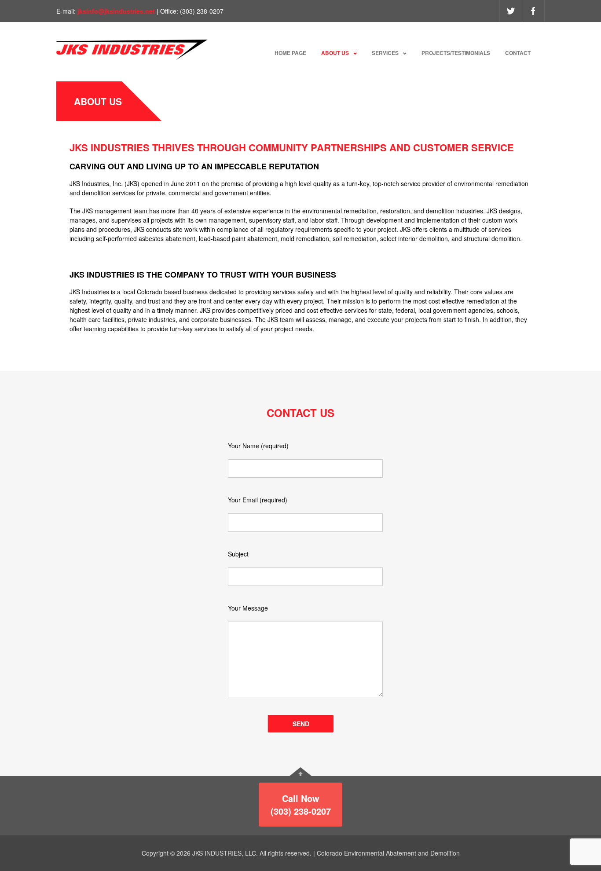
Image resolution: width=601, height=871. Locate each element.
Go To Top (300, 771)
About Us (335, 53)
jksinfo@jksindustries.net (117, 11)
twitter (511, 11)
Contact (518, 53)
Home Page (290, 53)
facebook (533, 11)
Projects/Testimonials (455, 53)
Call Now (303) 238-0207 (301, 804)
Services (385, 53)
